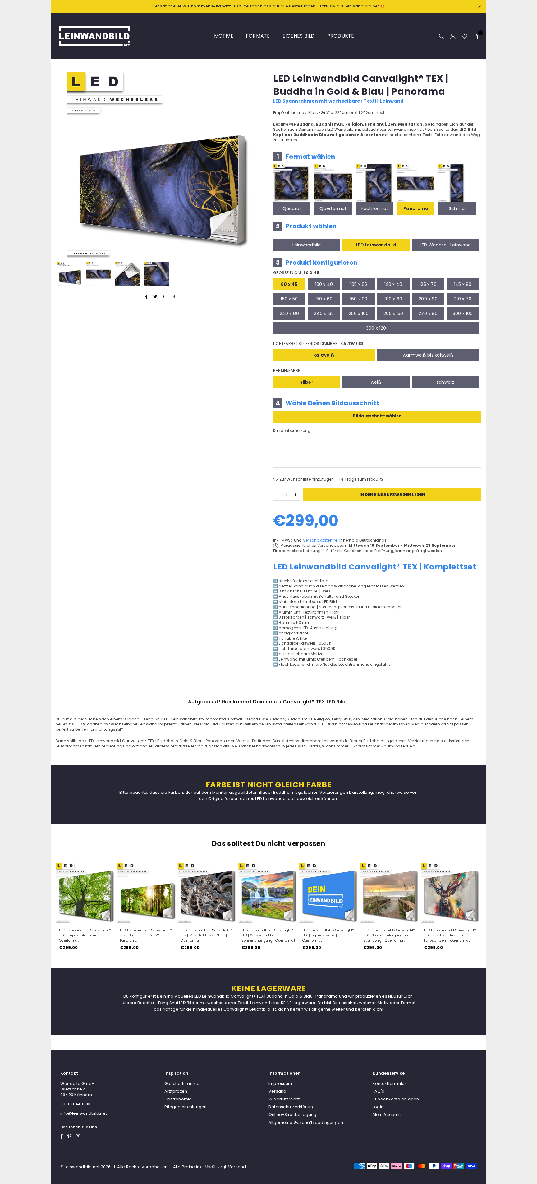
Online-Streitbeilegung (292, 1115)
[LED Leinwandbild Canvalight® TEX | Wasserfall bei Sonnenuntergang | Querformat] (268, 893)
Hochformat (374, 208)
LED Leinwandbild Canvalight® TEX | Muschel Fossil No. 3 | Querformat (206, 935)
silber (306, 382)
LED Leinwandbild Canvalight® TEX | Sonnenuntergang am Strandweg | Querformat (389, 935)
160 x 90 (359, 299)
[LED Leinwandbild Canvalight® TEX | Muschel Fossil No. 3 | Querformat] (207, 893)
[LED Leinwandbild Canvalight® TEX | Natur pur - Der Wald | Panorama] (147, 893)
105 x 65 (358, 284)
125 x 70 (428, 284)
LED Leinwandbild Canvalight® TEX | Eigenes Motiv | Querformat (328, 935)
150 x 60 (324, 299)
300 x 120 (376, 328)
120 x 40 (393, 284)
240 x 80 (289, 313)
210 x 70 (462, 299)
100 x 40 (324, 284)
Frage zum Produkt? (364, 479)
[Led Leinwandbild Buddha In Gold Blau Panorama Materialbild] (127, 274)
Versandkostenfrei (320, 540)
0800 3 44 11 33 (75, 1104)
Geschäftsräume (182, 1083)
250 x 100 (359, 313)
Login (378, 1107)
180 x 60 (393, 299)
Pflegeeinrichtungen (185, 1107)
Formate (258, 35)
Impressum (280, 1083)
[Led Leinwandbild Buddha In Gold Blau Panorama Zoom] (156, 274)
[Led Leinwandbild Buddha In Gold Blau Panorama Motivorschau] (98, 274)
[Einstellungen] (453, 36)
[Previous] (64, 165)
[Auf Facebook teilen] (146, 296)
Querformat (333, 208)
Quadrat (291, 208)
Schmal (457, 208)
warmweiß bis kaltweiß (428, 355)
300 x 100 (463, 313)
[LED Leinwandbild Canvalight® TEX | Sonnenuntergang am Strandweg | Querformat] (390, 893)
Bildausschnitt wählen (377, 415)
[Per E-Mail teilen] (173, 296)
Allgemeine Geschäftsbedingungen (305, 1123)
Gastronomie (178, 1099)
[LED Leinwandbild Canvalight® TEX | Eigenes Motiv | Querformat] (329, 893)
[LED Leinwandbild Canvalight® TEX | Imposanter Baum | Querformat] (86, 893)
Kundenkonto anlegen (396, 1099)
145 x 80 (463, 284)
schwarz (445, 382)
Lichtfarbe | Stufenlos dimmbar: (318, 343)
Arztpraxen (175, 1091)
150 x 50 (289, 299)
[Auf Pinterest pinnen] (164, 296)
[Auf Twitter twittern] (155, 296)
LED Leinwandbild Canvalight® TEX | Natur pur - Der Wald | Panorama (146, 935)
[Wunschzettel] (464, 36)
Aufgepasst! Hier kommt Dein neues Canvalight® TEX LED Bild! (267, 701)
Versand (277, 1091)
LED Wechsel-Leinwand (445, 245)
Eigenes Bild (298, 35)
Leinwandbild (306, 245)
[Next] (255, 165)
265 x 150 (393, 313)
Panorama (415, 208)
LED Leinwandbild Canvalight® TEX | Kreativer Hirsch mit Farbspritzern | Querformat (450, 935)
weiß (376, 382)
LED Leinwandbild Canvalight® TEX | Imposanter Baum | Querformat (85, 935)
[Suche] (442, 36)
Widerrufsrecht (284, 1099)
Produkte (340, 35)
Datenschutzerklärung (291, 1107)
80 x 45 (289, 284)
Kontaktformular (389, 1083)
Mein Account (387, 1115)
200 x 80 (428, 299)
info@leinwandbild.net (83, 1113)
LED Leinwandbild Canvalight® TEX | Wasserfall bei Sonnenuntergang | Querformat (268, 935)
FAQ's (378, 1091)
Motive (223, 35)
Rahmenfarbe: (287, 370)
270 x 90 (428, 313)
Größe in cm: (296, 272)
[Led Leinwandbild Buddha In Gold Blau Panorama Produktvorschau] (69, 274)
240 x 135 (324, 313)
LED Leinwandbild (376, 245)
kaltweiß (324, 355)
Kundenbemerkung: (292, 430)
